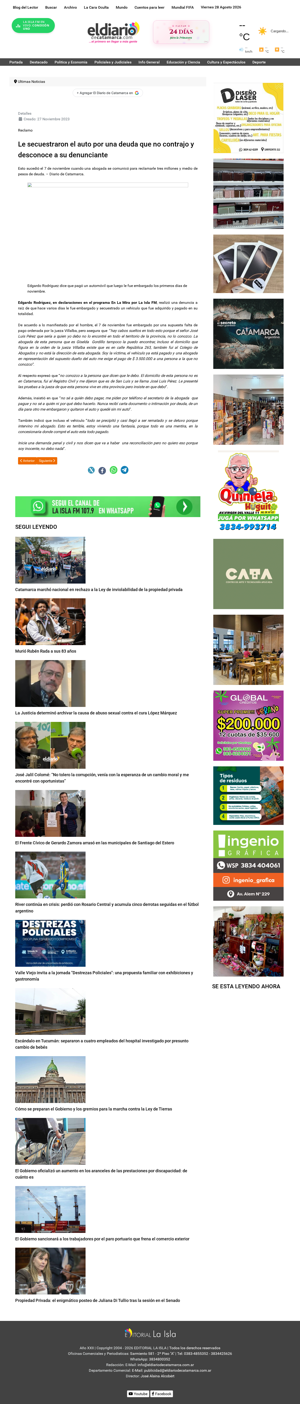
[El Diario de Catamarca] (113, 32)
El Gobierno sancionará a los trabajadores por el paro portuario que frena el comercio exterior (102, 1238)
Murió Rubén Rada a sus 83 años (45, 651)
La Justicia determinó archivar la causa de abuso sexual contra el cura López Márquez (96, 712)
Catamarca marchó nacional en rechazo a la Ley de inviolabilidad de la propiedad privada (99, 589)
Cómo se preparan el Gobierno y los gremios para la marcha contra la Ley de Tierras (93, 1108)
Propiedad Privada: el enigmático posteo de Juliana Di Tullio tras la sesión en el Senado (97, 1300)
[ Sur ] (206, 41)
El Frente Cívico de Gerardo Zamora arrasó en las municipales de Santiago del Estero (94, 842)
